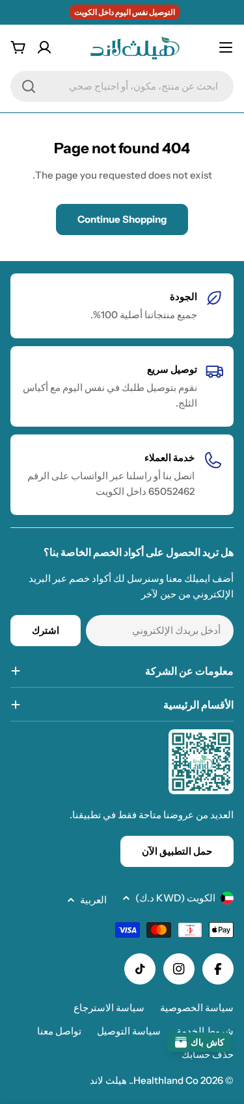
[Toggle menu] (226, 47)
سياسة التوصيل (129, 1031)
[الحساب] (44, 47)
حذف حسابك (208, 1054)
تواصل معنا (59, 1031)
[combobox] (122, 86)
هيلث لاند (108, 1080)
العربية (93, 900)
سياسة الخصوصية (197, 1007)
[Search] (28, 86)
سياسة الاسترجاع (109, 1007)
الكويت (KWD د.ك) (175, 898)
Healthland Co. (164, 1080)
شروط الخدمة (205, 1031)
